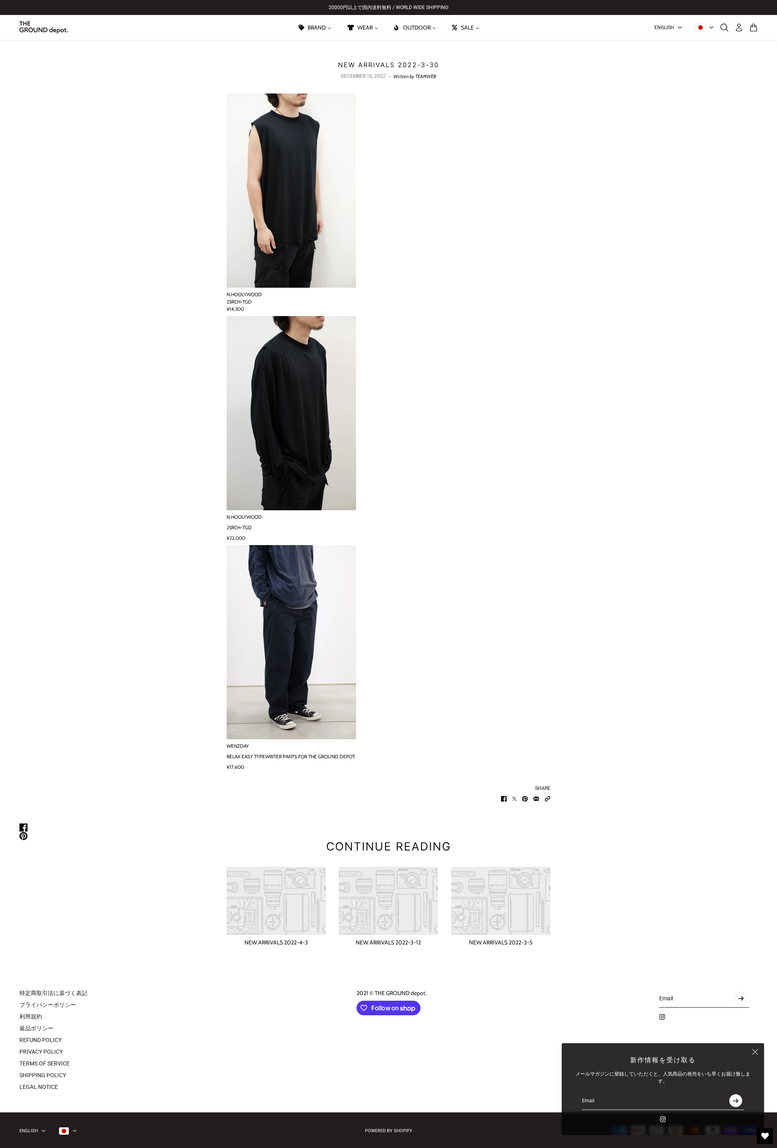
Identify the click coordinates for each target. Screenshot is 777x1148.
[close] (755, 1052)
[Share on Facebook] (503, 798)
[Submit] (735, 1100)
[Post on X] (514, 798)
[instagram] (662, 1119)
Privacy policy (41, 1051)
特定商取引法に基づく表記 (53, 993)
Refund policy (40, 1040)
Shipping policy (42, 1075)
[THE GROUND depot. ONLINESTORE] (43, 27)
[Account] (739, 27)
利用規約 (30, 1016)
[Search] (724, 27)
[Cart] (753, 27)
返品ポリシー (36, 1028)
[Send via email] (536, 798)
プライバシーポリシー (47, 1005)
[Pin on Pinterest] (524, 798)
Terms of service (44, 1063)
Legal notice (38, 1087)
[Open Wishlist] (765, 1136)
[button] (547, 798)
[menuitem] (314, 27)
